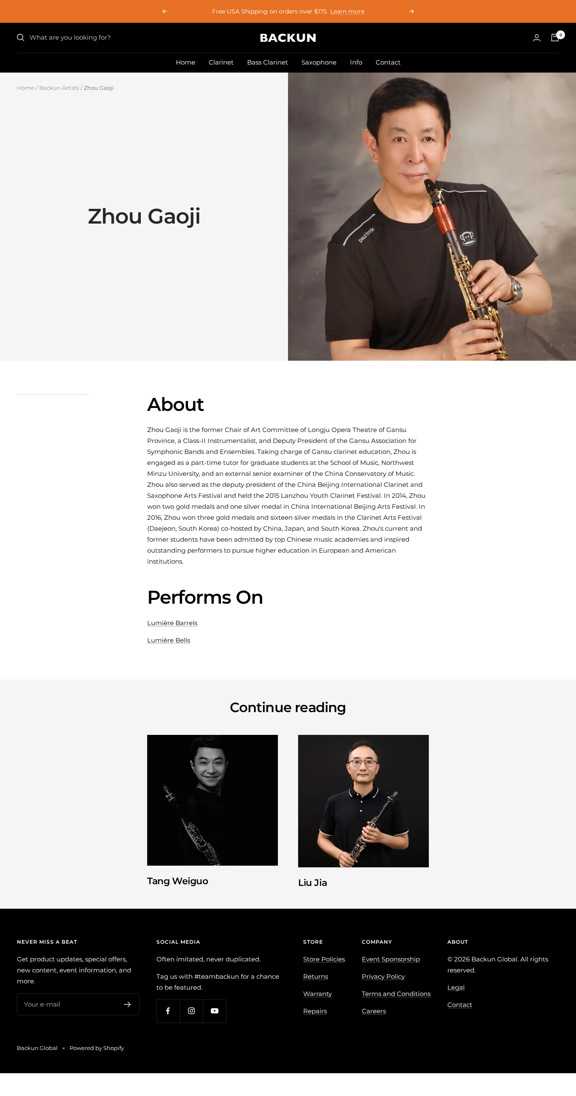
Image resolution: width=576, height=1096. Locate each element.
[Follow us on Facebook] (168, 1011)
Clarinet (221, 62)
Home (185, 62)
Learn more (347, 11)
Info (356, 62)
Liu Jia (312, 882)
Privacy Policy (383, 976)
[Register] (127, 1004)
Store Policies (324, 959)
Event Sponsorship (391, 959)
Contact (388, 62)
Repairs (315, 1011)
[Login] (537, 37)
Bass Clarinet (267, 62)
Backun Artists (59, 87)
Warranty (317, 994)
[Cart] (555, 37)
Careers (374, 1011)
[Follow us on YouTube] (214, 1011)
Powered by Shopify (97, 1048)
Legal (456, 987)
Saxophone (318, 62)
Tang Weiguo (177, 881)
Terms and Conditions (396, 994)
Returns (315, 976)
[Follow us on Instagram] (191, 1011)
